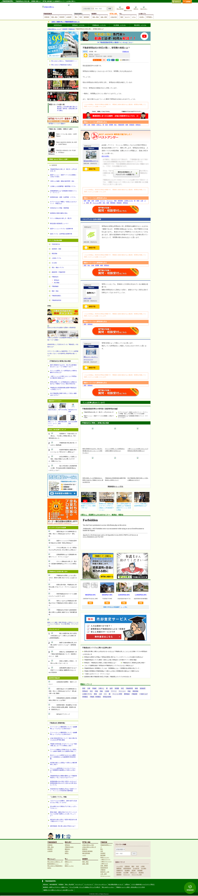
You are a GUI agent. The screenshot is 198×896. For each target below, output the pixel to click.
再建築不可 (119, 870)
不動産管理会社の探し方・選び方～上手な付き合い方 (99, 412)
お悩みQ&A (114, 17)
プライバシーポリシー (100, 884)
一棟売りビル (104, 863)
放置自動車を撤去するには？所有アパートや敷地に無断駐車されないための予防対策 (63, 670)
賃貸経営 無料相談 (87, 851)
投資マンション (104, 857)
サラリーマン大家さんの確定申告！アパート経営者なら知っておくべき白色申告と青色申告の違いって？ (62, 353)
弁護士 (67, 851)
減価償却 (118, 874)
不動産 (93, 124)
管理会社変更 (107, 697)
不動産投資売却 (56, 300)
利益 (115, 200)
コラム (134, 17)
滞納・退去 (54, 17)
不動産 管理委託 (95, 697)
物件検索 (86, 17)
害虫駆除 (127, 870)
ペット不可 (119, 866)
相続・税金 (96, 17)
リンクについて (88, 884)
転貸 (137, 866)
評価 (92, 265)
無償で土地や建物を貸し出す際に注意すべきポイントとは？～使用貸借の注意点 (63, 645)
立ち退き (54, 263)
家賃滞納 (120, 200)
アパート (102, 200)
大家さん (98, 124)
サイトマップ (79, 884)
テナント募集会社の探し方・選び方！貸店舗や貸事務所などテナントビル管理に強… (63, 564)
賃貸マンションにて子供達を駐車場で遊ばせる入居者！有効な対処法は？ (63, 542)
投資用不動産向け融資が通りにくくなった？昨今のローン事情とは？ (64, 451)
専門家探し (149, 17)
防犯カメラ (133, 872)
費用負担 (112, 203)
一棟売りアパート (105, 859)
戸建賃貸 (102, 869)
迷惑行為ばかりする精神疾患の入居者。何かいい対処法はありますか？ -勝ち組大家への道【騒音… (63, 691)
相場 (127, 124)
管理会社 (138, 124)
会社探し (141, 17)
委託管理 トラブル (140, 25)
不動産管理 (121, 124)
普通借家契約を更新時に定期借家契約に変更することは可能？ (63, 699)
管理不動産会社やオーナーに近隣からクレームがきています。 (63, 595)
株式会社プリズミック (63, 714)
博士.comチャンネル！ (108, 887)
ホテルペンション (105, 876)
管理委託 (85, 697)
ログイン (177, 1)
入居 (142, 200)
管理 (85, 124)
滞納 (89, 200)
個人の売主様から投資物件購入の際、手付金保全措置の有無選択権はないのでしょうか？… (63, 468)
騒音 (133, 866)
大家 (89, 124)
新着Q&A (84, 849)
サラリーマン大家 (137, 874)
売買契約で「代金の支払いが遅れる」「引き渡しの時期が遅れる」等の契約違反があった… (63, 436)
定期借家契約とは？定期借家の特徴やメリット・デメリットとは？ (133, 416)
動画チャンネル (128, 10)
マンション (110, 200)
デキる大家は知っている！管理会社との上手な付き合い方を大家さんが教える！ (63, 549)
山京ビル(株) (87, 298)
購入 (76, 17)
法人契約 (143, 868)
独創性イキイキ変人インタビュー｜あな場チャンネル (58, 890)
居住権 (133, 870)
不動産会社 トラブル (99, 25)
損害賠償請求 (127, 868)
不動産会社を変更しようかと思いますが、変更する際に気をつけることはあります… (63, 578)
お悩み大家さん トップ (54, 29)
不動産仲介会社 (69, 847)
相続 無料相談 (86, 853)
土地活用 (68, 17)
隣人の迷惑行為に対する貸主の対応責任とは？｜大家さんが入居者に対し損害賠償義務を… (63, 636)
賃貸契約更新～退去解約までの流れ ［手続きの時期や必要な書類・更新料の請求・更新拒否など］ (63, 707)
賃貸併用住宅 (104, 867)
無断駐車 (118, 868)
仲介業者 (56, 282)
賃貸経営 (131, 124)
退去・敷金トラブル (58, 267)
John (95, 54)
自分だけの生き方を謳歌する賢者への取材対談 (61, 327)
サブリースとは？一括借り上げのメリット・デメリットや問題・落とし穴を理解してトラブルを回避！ (133, 412)
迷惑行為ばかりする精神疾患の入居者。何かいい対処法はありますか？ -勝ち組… (63, 534)
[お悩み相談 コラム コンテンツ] (88, 8)
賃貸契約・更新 (56, 249)
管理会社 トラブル (78, 25)
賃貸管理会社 (58, 25)
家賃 (138, 200)
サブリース (126, 874)
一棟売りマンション (106, 861)
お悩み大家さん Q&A (88, 845)
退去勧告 (141, 872)
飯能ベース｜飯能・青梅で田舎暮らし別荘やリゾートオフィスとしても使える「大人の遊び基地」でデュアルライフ (62, 624)
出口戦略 (125, 872)
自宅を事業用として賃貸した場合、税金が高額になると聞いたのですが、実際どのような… (63, 459)
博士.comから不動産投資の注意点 (61, 65)
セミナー (127, 17)
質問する (136, 8)
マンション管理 (97, 203)
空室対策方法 (56, 244)
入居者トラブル (128, 200)
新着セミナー (68, 861)
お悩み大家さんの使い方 (89, 847)
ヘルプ (84, 855)
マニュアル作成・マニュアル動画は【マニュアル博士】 (84, 887)
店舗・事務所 (104, 865)
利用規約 (61, 884)
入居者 (97, 200)
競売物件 (118, 872)
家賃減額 (139, 870)
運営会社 (45, 884)
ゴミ (105, 694)
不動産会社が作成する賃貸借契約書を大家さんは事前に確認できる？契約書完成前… (63, 612)
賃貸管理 (61, 17)
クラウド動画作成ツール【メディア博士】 (143, 884)
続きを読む (105, 156)
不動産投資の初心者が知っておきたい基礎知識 (64, 444)
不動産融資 (55, 286)
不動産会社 (71, 29)
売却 (80, 17)
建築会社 (67, 849)
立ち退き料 (136, 868)
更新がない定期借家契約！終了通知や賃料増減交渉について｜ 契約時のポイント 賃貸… (63, 654)
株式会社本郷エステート (91, 161)
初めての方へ (143, 8)
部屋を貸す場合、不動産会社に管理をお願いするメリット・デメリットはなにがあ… (63, 587)
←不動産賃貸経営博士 (7, 1)
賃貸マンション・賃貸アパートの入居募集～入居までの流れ (99, 416)
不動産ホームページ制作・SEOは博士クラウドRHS (130, 887)
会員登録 (188, 1)
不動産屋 (134, 694)
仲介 (89, 265)
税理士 (67, 853)
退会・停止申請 (69, 884)
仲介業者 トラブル (120, 25)
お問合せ (127, 884)
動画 (122, 17)
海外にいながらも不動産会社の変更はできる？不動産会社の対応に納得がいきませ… (63, 603)
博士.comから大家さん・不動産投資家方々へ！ (64, 61)
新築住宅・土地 (104, 872)
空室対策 (46, 17)
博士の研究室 (120, 8)
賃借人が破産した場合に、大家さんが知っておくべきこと (64, 662)
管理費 (111, 124)
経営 (106, 124)
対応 (115, 124)
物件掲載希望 (53, 884)
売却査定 (102, 853)
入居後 (142, 866)
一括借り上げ (143, 694)
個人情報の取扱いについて (115, 884)
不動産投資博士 (78, 13)
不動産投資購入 (56, 295)
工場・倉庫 (103, 874)
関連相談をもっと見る (115, 486)
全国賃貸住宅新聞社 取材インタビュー (63, 683)
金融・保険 (104, 17)
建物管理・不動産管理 (58, 272)
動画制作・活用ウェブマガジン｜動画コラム (55, 887)
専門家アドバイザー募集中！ (57, 123)
